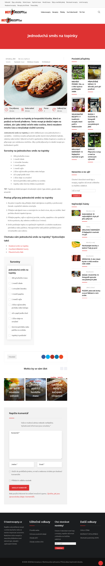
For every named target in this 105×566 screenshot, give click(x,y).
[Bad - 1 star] (10, 423)
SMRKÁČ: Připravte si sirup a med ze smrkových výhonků (94, 154)
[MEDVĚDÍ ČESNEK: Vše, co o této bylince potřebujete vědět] (78, 72)
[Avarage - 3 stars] (14, 423)
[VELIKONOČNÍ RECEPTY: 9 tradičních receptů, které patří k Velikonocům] (78, 104)
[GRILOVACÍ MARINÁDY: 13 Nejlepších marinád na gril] (78, 140)
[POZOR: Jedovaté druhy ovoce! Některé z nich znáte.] (76, 290)
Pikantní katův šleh (16, 252)
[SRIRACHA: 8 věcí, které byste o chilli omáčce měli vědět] (76, 258)
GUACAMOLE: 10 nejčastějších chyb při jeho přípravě (90, 216)
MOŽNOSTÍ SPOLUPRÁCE (89, 534)
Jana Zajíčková (25, 59)
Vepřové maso (36, 2)
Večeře (8, 62)
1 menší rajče (17, 299)
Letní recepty (83, 2)
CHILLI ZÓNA (84, 530)
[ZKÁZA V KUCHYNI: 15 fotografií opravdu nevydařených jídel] (94, 104)
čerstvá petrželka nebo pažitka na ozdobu (20, 328)
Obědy (10, 381)
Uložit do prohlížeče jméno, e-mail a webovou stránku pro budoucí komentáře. (36, 473)
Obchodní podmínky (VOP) (89, 538)
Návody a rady (90, 211)
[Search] (99, 12)
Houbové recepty (10, 5)
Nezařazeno (90, 256)
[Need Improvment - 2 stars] (12, 423)
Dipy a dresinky (16, 2)
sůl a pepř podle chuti (20, 313)
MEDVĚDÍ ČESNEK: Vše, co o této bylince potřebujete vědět (78, 87)
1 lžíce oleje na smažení (17, 320)
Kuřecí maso (27, 2)
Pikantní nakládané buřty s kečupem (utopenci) (57, 388)
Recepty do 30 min (23, 5)
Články (62, 12)
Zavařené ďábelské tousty (18, 249)
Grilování (7, 2)
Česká (22, 62)
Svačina (53, 377)
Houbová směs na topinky (18, 246)
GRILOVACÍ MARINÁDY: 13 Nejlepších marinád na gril (91, 232)
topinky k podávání (19, 335)
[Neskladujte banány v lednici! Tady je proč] (76, 244)
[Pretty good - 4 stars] (16, 423)
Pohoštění (12, 357)
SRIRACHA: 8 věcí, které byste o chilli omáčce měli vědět (91, 261)
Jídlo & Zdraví (90, 287)
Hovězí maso (46, 2)
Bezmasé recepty (72, 2)
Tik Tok (82, 12)
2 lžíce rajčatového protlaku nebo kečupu (20, 306)
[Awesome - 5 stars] (18, 423)
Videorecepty (46, 12)
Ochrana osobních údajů (38, 534)
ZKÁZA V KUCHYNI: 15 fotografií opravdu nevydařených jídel (90, 277)
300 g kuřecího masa (19, 278)
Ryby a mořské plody (58, 2)
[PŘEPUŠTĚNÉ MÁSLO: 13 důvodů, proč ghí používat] (94, 72)
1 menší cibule (17, 283)
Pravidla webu (34, 530)
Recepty (55, 12)
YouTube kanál (72, 12)
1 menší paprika (18, 294)
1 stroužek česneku (19, 288)
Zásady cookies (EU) (36, 542)
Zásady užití (34, 538)
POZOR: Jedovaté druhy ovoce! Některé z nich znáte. (91, 293)
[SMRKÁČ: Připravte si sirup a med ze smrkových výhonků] (94, 140)
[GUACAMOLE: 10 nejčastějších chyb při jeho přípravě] (76, 213)
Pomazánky (34, 5)
